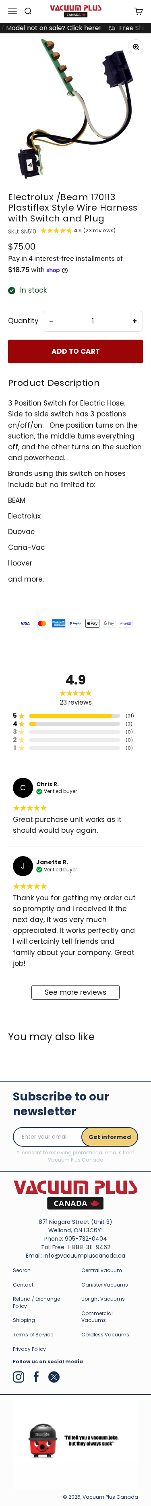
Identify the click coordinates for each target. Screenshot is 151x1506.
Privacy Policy (29, 1349)
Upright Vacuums (103, 1298)
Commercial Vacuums (97, 1317)
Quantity (23, 321)
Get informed (110, 1137)
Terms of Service (33, 1334)
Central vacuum (101, 1270)
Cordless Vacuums (105, 1334)
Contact (23, 1284)
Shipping (24, 1320)
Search (22, 1270)
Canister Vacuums (104, 1284)
